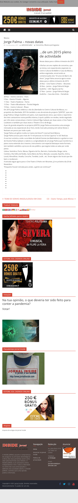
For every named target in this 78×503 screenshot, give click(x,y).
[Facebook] (7, 170)
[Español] (28, 210)
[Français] (11, 210)
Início (35, 449)
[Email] (7, 181)
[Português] (23, 210)
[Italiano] (16, 210)
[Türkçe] (32, 210)
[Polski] (20, 210)
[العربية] (3, 210)
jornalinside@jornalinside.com (54, 465)
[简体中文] (6, 210)
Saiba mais (53, 2)
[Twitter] (7, 173)
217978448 (51, 458)
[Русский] (25, 210)
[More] (7, 187)
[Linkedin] (7, 175)
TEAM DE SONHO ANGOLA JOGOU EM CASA (21, 199)
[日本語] (18, 210)
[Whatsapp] (7, 179)
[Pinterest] (7, 183)
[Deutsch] (13, 210)
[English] (8, 210)
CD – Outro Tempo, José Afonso (61, 199)
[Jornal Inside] (4, 30)
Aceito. (60, 2)
